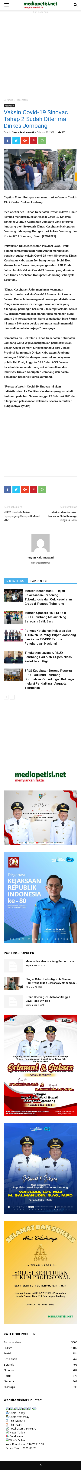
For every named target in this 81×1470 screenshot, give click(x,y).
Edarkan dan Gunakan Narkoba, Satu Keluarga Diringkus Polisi (62, 516)
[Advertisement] (40, 54)
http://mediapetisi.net (40, 563)
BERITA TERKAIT (16, 581)
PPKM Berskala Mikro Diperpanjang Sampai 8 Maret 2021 (22, 516)
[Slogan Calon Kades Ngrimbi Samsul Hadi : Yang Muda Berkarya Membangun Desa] (13, 983)
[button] (75, 5)
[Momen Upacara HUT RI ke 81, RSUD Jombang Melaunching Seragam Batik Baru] (13, 617)
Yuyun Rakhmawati (23, 132)
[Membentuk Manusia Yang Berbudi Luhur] (13, 965)
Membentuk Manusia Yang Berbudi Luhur (51, 961)
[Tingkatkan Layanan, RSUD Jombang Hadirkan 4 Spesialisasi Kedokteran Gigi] (13, 657)
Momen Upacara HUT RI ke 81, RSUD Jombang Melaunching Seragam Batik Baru (46, 617)
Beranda (8, 99)
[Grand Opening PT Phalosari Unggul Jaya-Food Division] (13, 1001)
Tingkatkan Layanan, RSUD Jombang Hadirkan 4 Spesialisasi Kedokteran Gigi (48, 657)
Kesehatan (22, 99)
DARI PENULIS (39, 581)
